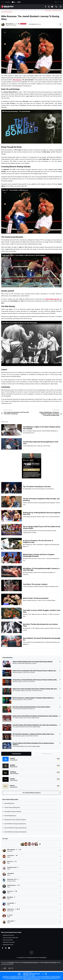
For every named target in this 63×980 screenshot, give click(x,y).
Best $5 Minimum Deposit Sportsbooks (15, 823)
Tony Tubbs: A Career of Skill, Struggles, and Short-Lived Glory (41, 611)
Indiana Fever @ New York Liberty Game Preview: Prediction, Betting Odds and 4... (35, 688)
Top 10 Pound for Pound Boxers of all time (37, 486)
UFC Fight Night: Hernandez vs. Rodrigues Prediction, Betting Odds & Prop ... (34, 734)
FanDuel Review (13, 759)
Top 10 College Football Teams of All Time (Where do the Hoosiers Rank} (41, 527)
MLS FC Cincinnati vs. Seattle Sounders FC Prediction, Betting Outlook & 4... (33, 698)
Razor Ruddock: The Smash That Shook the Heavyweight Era (41, 639)
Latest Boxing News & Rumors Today (29, 10)
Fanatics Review (13, 780)
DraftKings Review (14, 773)
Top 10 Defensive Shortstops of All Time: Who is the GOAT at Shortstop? (15, 413)
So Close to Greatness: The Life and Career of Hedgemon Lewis (38, 541)
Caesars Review (13, 787)
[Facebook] (45, 6)
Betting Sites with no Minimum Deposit (15, 819)
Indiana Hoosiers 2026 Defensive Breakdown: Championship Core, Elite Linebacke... (35, 716)
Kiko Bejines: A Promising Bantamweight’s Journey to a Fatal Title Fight (41, 569)
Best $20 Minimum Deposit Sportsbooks (16, 832)
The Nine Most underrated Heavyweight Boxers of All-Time (41, 442)
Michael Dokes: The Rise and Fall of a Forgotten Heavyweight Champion (38, 555)
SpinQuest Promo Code (8, 935)
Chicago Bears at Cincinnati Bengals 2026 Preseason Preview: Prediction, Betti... (35, 679)
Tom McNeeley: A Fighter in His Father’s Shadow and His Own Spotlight (41, 427)
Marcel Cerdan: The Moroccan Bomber (36, 598)
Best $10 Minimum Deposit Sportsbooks (16, 828)
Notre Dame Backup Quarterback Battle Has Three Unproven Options (31, 707)
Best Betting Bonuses (10, 815)
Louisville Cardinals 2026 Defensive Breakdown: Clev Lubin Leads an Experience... (35, 725)
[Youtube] (52, 6)
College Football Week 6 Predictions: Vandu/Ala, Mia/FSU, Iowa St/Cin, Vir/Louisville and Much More (50, 414)
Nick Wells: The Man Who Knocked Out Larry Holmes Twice (40, 625)
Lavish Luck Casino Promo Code (10, 937)
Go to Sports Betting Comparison (32, 792)
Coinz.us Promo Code (8, 940)
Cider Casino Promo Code (9, 942)
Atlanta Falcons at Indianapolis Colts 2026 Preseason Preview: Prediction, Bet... (35, 670)
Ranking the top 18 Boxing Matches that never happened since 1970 (41, 513)
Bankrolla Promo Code (8, 944)
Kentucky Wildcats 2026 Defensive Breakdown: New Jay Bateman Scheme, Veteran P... (33, 743)
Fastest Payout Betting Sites (12, 807)
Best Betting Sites (9, 803)
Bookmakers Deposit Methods (13, 811)
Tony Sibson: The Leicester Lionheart (35, 584)
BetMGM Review (14, 766)
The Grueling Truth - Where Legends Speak (10, 10)
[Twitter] (49, 6)
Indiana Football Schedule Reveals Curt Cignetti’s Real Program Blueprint (32, 661)
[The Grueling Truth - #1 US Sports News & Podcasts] (7, 6)
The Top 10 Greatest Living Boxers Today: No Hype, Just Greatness (41, 499)
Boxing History (41, 10)
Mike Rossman (17, 80)
